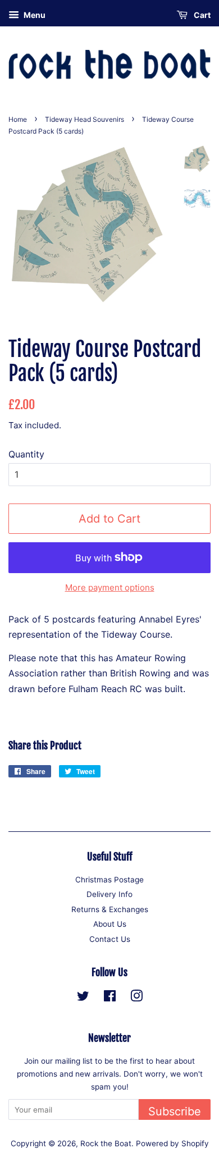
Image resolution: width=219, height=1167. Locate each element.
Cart (201, 15)
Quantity (26, 454)
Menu (33, 15)
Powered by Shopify (172, 1143)
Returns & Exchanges (109, 909)
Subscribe (174, 1111)
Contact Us (109, 939)
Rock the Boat (105, 1143)
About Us (109, 923)
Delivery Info (109, 894)
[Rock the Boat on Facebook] (109, 998)
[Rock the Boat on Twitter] (83, 998)
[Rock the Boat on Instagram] (136, 998)
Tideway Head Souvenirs (84, 119)
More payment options (109, 587)
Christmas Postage (109, 879)
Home (17, 119)
